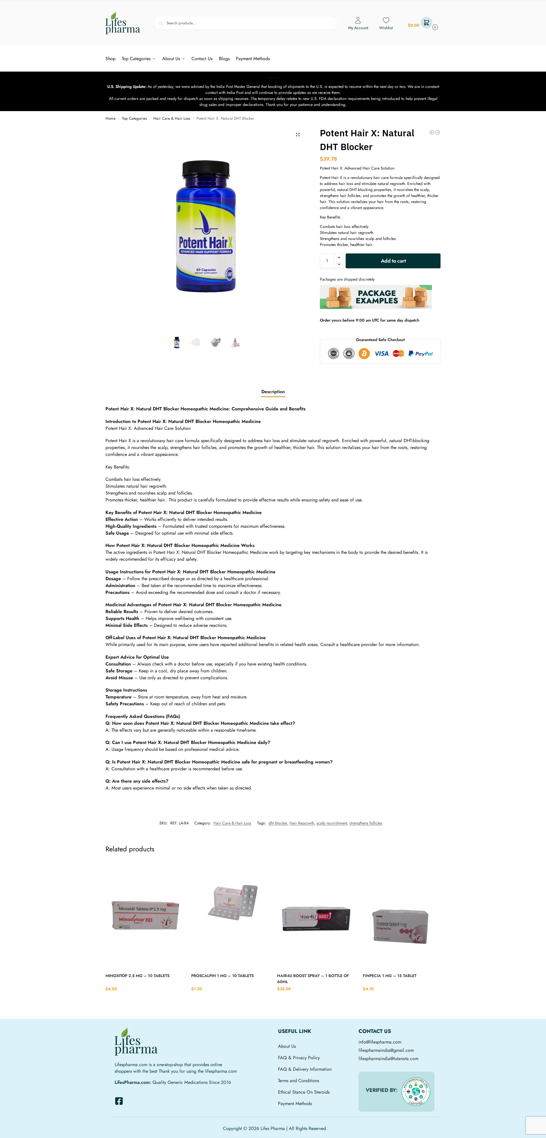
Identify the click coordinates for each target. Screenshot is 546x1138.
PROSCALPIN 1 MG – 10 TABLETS (222, 975)
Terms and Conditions (298, 1080)
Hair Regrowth (301, 823)
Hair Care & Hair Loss (171, 118)
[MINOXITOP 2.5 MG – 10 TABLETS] (144, 915)
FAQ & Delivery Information (305, 1069)
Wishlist (386, 28)
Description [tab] (273, 391)
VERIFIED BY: (382, 1090)
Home (110, 118)
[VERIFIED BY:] (416, 1091)
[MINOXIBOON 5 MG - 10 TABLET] (432, 132)
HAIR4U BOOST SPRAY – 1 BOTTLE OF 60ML (313, 979)
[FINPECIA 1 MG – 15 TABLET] (401, 915)
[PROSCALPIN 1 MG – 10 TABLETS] (230, 915)
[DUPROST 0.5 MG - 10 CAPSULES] (438, 132)
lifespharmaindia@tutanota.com (388, 1058)
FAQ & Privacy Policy (299, 1057)
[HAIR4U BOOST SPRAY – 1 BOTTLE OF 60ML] (316, 915)
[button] (422, 23)
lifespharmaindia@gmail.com (386, 1050)
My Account (358, 28)
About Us (287, 1046)
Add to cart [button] (144, 1000)
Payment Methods (295, 1103)
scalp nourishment (331, 823)
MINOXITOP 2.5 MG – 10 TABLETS (137, 975)
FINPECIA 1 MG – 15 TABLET (389, 975)
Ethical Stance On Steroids (304, 1092)
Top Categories (134, 118)
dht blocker (278, 823)
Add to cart (393, 261)
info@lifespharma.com (380, 1042)
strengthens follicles (365, 823)
